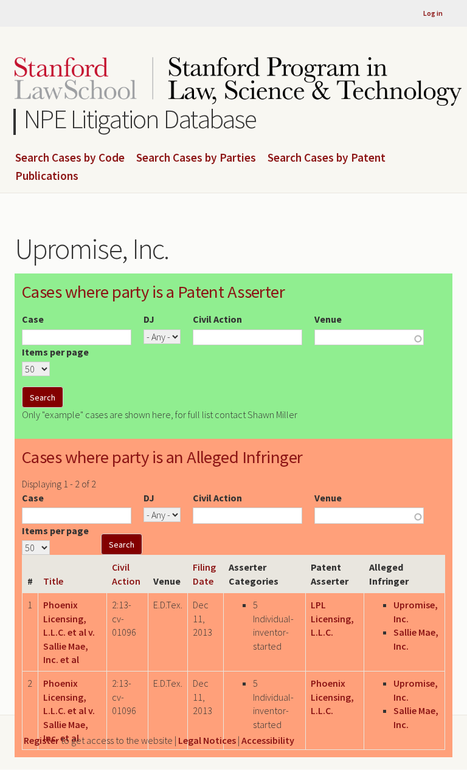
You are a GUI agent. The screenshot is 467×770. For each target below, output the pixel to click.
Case (33, 319)
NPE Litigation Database (140, 119)
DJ (149, 319)
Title (53, 581)
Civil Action (217, 319)
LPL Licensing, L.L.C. (332, 618)
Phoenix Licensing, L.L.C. (332, 697)
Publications (46, 176)
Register (41, 740)
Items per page (55, 352)
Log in (433, 13)
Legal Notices (207, 740)
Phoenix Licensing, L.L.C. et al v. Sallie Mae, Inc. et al (69, 632)
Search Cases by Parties (196, 158)
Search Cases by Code (70, 158)
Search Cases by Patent (327, 158)
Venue (328, 319)
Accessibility (267, 740)
